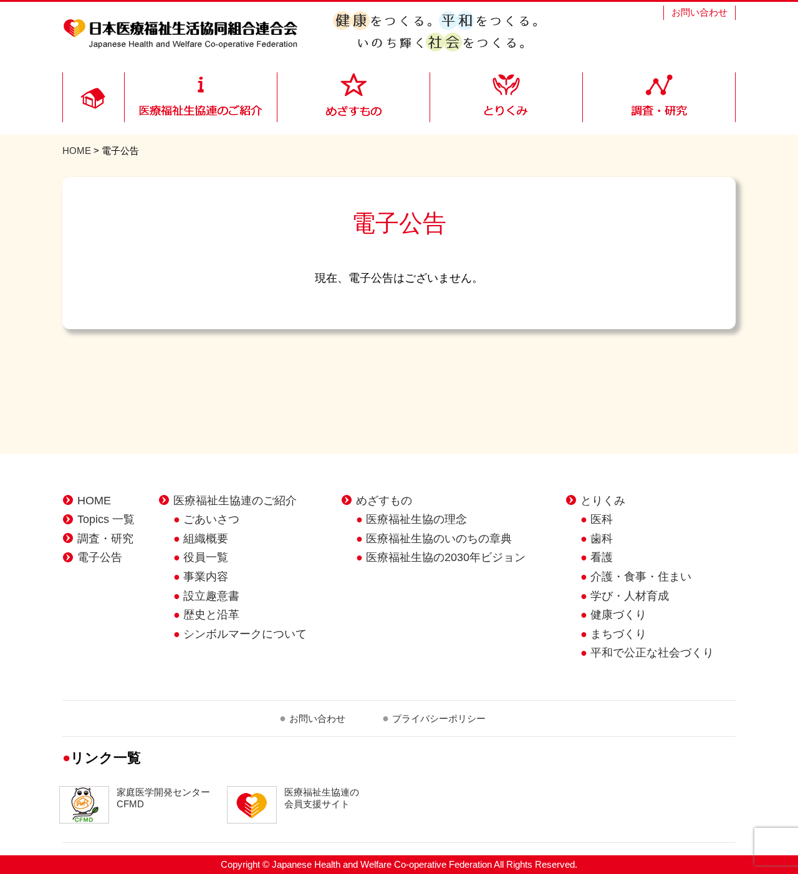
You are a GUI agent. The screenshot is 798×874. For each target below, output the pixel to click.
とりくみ (602, 500)
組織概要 (205, 538)
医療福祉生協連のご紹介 (235, 500)
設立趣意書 (211, 596)
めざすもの (384, 500)
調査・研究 (105, 538)
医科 (601, 519)
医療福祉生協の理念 (416, 519)
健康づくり (618, 614)
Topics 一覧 (106, 519)
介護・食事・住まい (640, 576)
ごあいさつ (211, 519)
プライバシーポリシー (439, 718)
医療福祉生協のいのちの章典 (439, 538)
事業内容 (205, 576)
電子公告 (99, 557)
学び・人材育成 (629, 596)
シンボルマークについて (245, 634)
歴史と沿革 (211, 614)
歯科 (601, 538)
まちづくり (618, 634)
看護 (601, 557)
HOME (76, 150)
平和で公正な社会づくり (652, 652)
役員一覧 (205, 557)
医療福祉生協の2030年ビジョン (446, 557)
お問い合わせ (699, 12)
